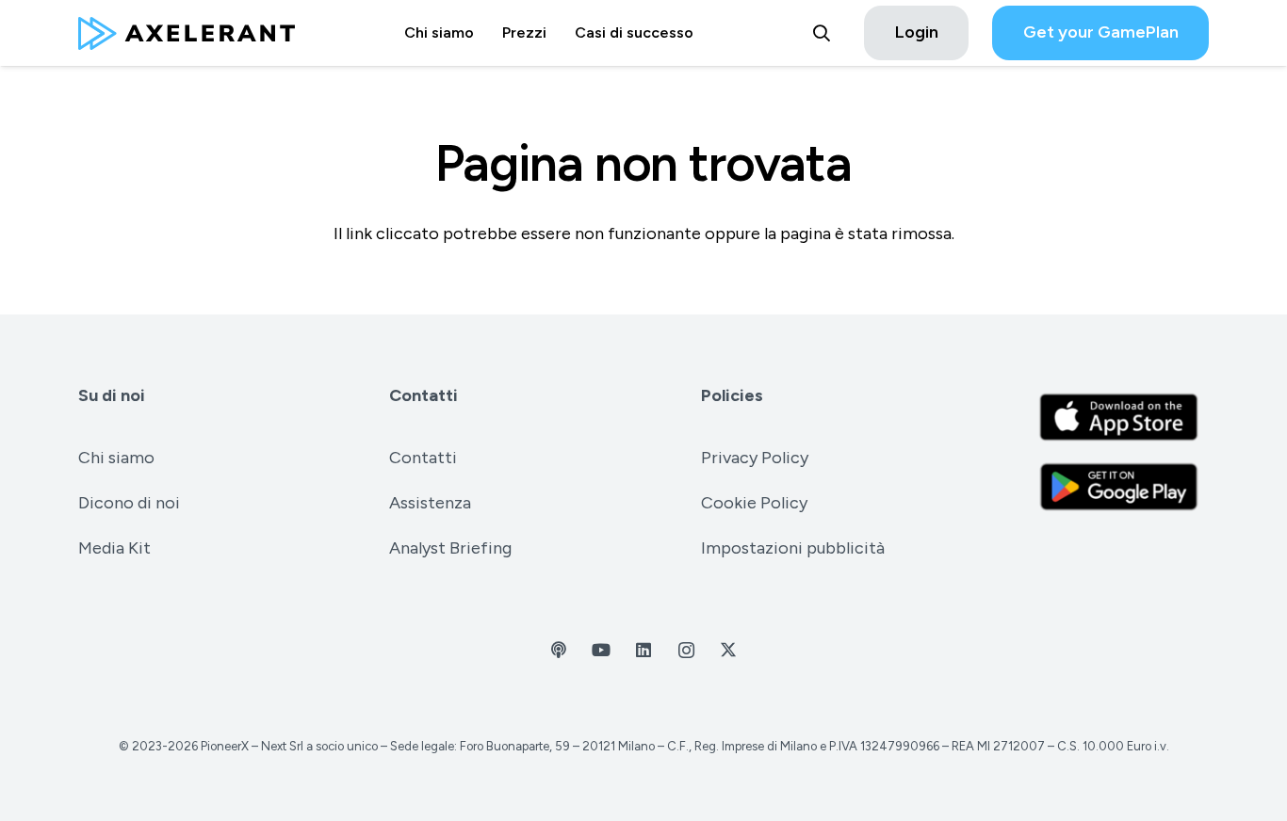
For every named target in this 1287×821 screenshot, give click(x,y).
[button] (821, 32)
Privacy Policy (754, 457)
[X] (729, 650)
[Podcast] (559, 650)
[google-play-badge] (1119, 487)
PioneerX (225, 746)
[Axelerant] (186, 33)
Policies (732, 395)
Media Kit (114, 548)
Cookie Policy (754, 502)
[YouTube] (601, 650)
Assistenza (430, 502)
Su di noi (111, 395)
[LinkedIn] (644, 650)
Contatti (423, 395)
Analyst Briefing (450, 548)
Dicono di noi (129, 502)
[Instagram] (686, 650)
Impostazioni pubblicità (793, 548)
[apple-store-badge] (1119, 417)
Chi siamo (116, 457)
